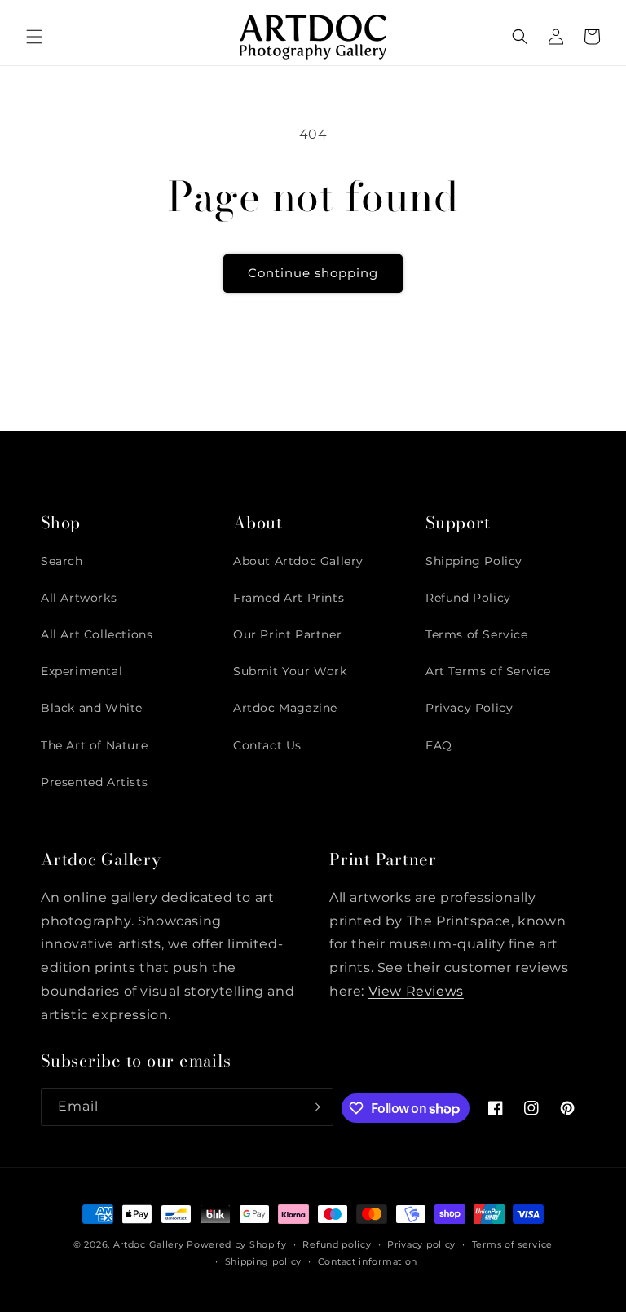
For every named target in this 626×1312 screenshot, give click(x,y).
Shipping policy (263, 1261)
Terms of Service (476, 634)
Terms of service (512, 1244)
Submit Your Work (290, 671)
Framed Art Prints (288, 597)
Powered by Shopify (237, 1244)
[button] (34, 37)
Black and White (92, 707)
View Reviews (416, 991)
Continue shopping (313, 273)
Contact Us (267, 745)
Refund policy (336, 1244)
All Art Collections (96, 634)
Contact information (367, 1261)
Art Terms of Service (488, 671)
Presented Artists (94, 782)
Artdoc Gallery (148, 1244)
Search (62, 561)
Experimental (81, 671)
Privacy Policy (469, 707)
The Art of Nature (94, 745)
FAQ (438, 745)
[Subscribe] (315, 1107)
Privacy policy (421, 1244)
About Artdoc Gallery (298, 561)
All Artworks (79, 597)
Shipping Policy (473, 561)
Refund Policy (468, 597)
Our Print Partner (287, 634)
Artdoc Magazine (285, 707)
